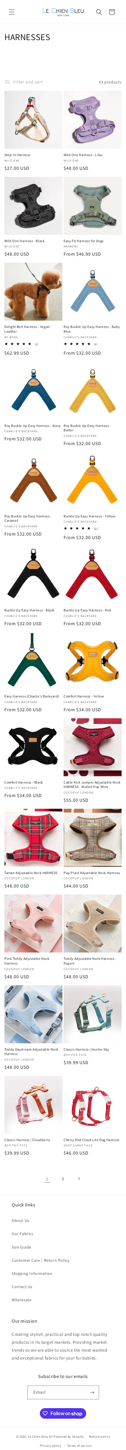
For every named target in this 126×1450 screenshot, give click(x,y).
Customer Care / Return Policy (40, 1260)
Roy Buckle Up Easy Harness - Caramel (28, 518)
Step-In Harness (17, 155)
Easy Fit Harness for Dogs (84, 241)
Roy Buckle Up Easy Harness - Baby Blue (92, 329)
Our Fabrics (22, 1233)
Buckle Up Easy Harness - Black (29, 610)
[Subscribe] (92, 1392)
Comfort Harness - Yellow (84, 696)
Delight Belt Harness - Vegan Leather (27, 329)
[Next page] (78, 1178)
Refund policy (99, 1436)
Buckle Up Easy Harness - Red (87, 610)
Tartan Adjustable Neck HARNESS (30, 873)
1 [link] (47, 1178)
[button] (11, 12)
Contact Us (22, 1286)
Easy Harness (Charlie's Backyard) (31, 696)
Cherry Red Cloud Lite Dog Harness (92, 1140)
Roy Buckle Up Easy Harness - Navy (32, 425)
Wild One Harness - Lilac (83, 155)
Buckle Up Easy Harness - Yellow (90, 516)
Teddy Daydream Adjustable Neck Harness (31, 1051)
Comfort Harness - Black (23, 782)
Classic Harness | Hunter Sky (86, 1049)
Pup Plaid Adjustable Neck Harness (92, 873)
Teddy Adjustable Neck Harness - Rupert (90, 960)
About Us (20, 1220)
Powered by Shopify (69, 1436)
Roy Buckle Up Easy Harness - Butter (87, 427)
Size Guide (21, 1247)
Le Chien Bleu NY (40, 1436)
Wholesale (21, 1299)
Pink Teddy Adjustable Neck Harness (27, 960)
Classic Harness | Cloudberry (27, 1140)
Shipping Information (32, 1273)
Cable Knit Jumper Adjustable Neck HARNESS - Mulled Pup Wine (92, 784)
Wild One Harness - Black (24, 241)
